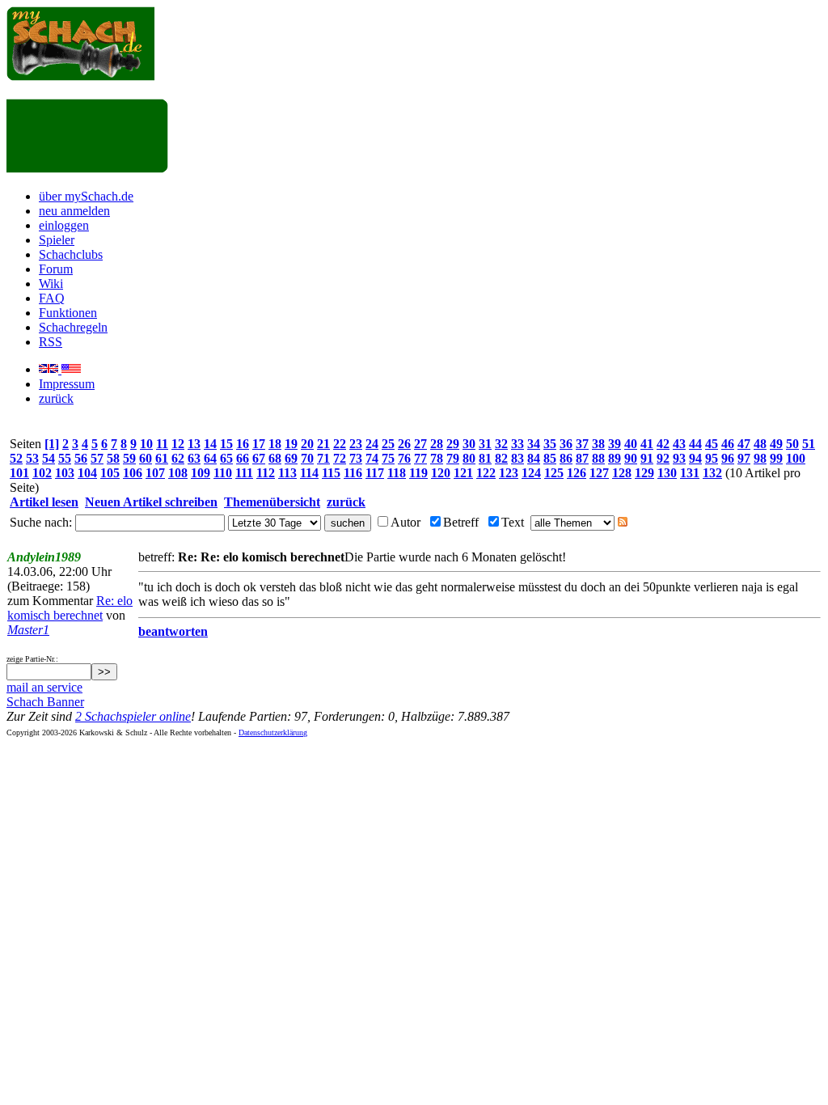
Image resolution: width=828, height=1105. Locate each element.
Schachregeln (73, 327)
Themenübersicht (272, 502)
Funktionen (68, 313)
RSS (50, 342)
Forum (56, 269)
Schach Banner (45, 702)
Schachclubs (71, 254)
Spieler (56, 240)
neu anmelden (74, 211)
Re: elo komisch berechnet (70, 608)
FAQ (52, 298)
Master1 (28, 630)
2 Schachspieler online (133, 716)
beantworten (173, 631)
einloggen (64, 225)
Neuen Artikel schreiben (151, 502)
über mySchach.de (86, 196)
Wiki (51, 283)
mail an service (44, 687)
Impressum (67, 384)
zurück (56, 398)
